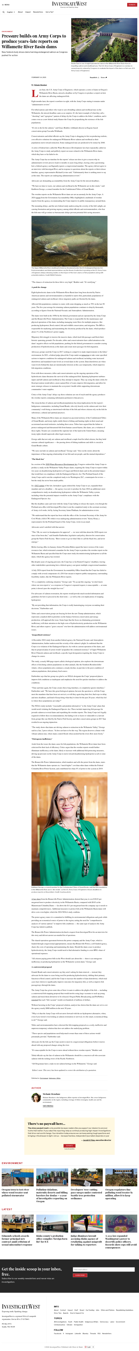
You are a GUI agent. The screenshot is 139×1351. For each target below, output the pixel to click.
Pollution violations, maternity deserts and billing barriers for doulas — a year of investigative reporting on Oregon (52, 1195)
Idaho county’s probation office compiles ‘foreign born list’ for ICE (51, 1238)
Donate (132, 5)
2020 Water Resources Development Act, (62, 464)
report (38, 197)
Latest (7, 1209)
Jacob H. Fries (89, 1140)
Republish (93, 77)
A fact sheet (36, 899)
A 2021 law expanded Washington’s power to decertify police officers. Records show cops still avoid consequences (121, 1241)
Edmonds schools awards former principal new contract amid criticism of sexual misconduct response (17, 1240)
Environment (7, 31)
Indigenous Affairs (55, 1078)
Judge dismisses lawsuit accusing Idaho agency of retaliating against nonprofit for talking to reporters (86, 1240)
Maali (81, 1347)
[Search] (3, 12)
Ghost (74, 1347)
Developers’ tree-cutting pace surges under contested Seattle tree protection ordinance (86, 1194)
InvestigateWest (55, 1347)
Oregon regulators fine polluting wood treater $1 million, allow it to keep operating (119, 1194)
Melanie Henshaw (40, 85)
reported (34, 999)
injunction (85, 355)
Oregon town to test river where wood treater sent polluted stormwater (15, 1192)
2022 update (39, 485)
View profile (48, 1106)
